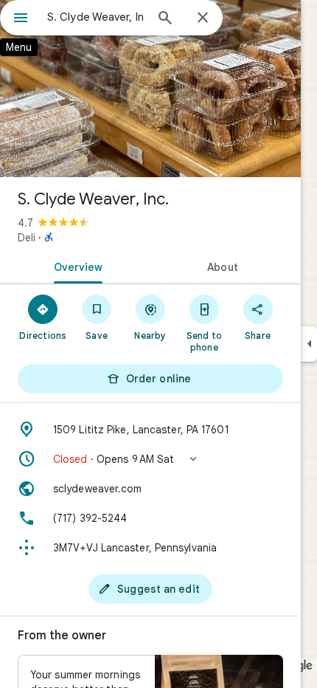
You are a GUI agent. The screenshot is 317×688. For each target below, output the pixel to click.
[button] (150, 459)
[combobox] (95, 17)
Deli (26, 237)
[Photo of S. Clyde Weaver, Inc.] (150, 88)
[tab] (75, 265)
